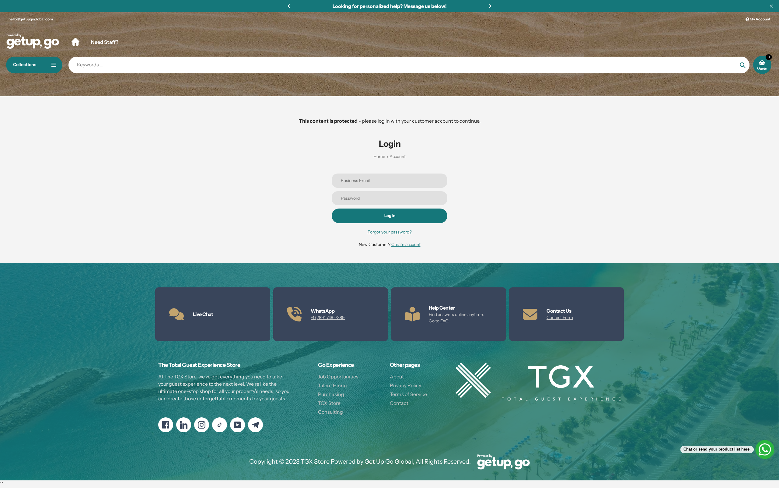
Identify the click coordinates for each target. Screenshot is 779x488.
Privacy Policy (405, 385)
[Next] (490, 6)
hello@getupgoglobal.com (31, 19)
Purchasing (331, 394)
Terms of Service (408, 394)
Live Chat (203, 314)
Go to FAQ (439, 321)
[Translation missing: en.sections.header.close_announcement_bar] (771, 6)
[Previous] (289, 6)
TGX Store (329, 403)
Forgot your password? (390, 232)
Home (379, 156)
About (397, 377)
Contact (399, 403)
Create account (406, 244)
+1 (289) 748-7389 (328, 317)
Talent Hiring (332, 385)
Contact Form (560, 317)
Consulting (330, 412)
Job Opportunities (338, 377)
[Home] (75, 42)
